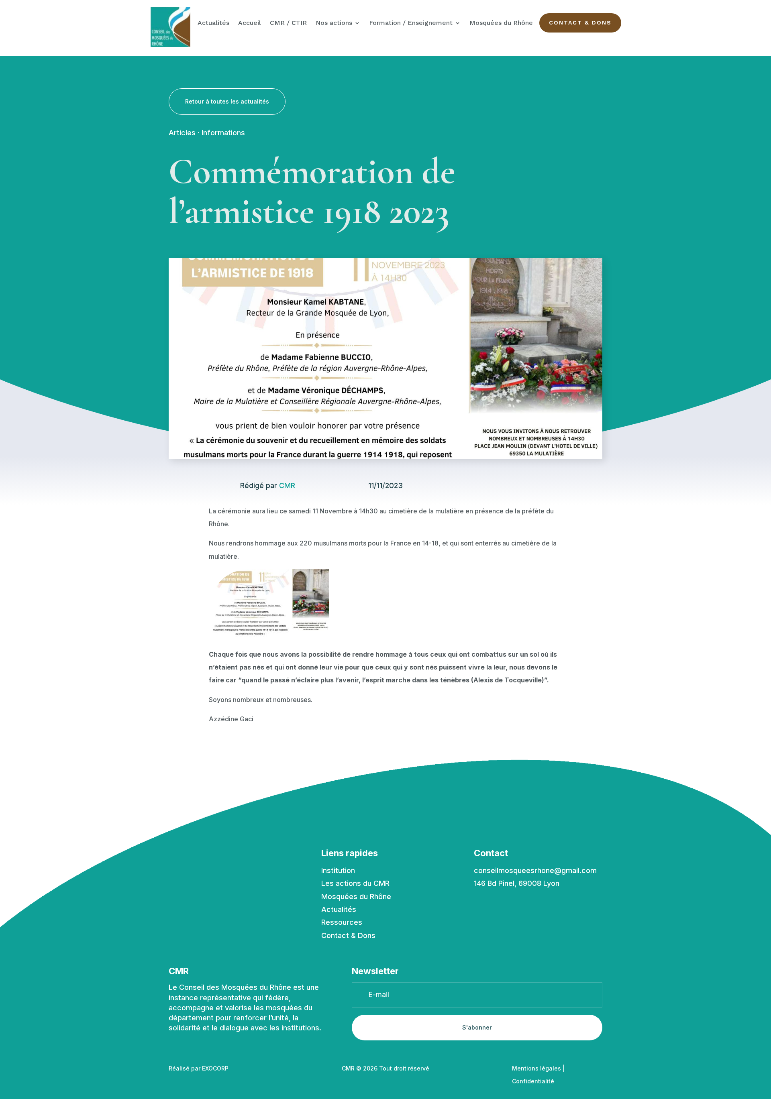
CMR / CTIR (288, 23)
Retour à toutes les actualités (227, 101)
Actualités (213, 23)
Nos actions (334, 23)
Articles (182, 132)
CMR (287, 485)
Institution (338, 870)
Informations (223, 132)
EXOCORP (215, 1068)
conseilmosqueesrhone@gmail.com (535, 870)
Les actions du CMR (355, 883)
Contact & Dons (580, 22)
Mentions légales (536, 1068)
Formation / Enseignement (411, 23)
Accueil (249, 23)
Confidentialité (533, 1081)
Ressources (341, 922)
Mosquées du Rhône (501, 23)
